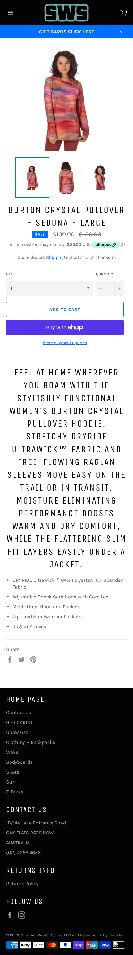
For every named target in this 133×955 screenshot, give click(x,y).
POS (67, 935)
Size (10, 274)
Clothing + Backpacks (30, 742)
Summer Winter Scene (41, 935)
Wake (12, 752)
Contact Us (18, 712)
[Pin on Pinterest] (33, 659)
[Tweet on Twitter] (22, 659)
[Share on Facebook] (10, 659)
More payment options (65, 342)
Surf (11, 782)
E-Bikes (14, 792)
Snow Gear (18, 732)
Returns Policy (22, 883)
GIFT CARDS (19, 722)
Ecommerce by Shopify (101, 935)
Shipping (55, 257)
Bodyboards (19, 762)
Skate (12, 772)
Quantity (104, 274)
